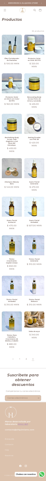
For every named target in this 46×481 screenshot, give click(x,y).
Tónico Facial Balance (34, 300)
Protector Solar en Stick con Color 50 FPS (11, 99)
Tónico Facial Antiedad (11, 300)
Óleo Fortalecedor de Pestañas (11, 59)
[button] (5, 10)
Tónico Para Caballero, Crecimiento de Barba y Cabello (11, 338)
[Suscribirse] (38, 398)
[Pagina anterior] (13, 359)
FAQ (7, 450)
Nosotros (9, 455)
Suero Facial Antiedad (34, 221)
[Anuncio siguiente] (41, 3)
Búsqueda (9, 439)
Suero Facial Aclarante (34, 183)
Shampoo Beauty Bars (12, 183)
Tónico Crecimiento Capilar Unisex (12, 261)
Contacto (9, 444)
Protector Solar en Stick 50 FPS (34, 59)
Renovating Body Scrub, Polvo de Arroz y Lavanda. (34, 99)
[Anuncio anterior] (4, 3)
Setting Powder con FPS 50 (34, 138)
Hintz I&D (23, 424)
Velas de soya (34, 331)
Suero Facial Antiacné (12, 221)
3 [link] (32, 359)
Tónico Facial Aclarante (34, 260)
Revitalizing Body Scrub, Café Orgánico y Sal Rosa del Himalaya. (12, 141)
